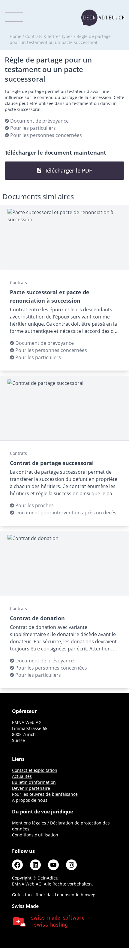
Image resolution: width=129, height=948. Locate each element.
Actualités (22, 776)
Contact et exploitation (34, 770)
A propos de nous (29, 800)
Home (15, 36)
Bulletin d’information (34, 782)
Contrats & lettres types (49, 36)
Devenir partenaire (31, 788)
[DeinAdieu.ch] (102, 18)
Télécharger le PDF (67, 170)
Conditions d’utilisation (35, 835)
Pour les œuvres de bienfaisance (45, 794)
